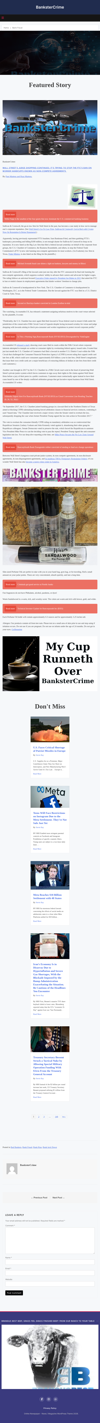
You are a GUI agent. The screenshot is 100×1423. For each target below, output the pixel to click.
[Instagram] (48, 1399)
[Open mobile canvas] (3, 17)
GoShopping (17, 629)
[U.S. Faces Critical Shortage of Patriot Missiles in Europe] (50, 741)
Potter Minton (14, 254)
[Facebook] (41, 1399)
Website (8, 1279)
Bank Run (37, 1147)
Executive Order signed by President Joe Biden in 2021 (58, 278)
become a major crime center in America (42, 462)
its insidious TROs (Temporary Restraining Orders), (66, 459)
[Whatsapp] (55, 1399)
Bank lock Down (50, 1147)
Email (8, 1268)
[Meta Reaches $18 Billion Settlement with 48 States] (50, 889)
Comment (10, 1225)
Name (8, 1257)
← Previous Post (39, 1197)
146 (56, 1117)
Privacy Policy (49, 1408)
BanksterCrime (50, 7)
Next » (64, 1116)
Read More (37, 774)
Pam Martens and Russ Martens (19, 176)
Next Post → (59, 1197)
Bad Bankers (16, 1147)
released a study (23, 345)
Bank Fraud (27, 1147)
